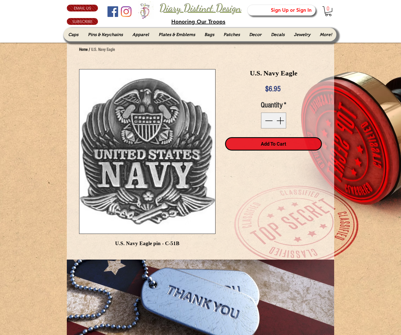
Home (83, 49)
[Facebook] (112, 11)
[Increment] (280, 120)
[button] (82, 21)
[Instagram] (126, 11)
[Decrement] (268, 120)
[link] (328, 11)
